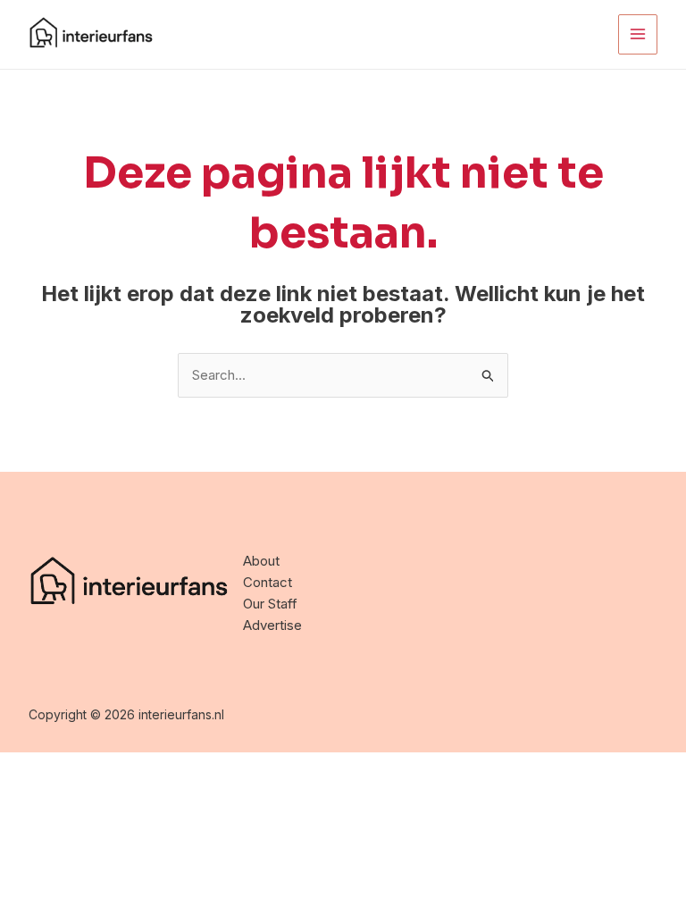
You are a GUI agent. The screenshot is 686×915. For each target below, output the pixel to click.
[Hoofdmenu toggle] (638, 34)
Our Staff (270, 603)
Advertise (272, 625)
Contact (267, 582)
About (261, 560)
